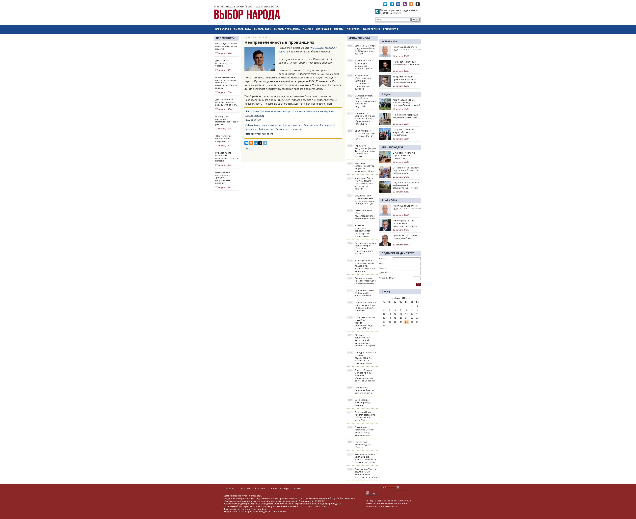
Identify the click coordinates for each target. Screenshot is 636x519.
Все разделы (223, 29)
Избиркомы (323, 29)
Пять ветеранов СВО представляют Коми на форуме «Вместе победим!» (362, 306)
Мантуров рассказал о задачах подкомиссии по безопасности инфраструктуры (362, 358)
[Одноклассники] (251, 143)
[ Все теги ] (259, 115)
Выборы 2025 (262, 29)
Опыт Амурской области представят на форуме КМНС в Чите (361, 134)
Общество (353, 29)
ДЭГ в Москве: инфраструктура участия (359, 402)
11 (390, 313)
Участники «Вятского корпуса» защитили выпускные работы (361, 167)
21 (406, 317)
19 (395, 317)
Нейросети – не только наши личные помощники (406, 63)
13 (401, 313)
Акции (386, 94)
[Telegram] (265, 143)
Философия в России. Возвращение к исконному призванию (405, 223)
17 (384, 317)
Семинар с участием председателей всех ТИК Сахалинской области (362, 49)
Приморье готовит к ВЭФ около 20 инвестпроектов (362, 293)
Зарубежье (251, 129)
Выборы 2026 (242, 29)
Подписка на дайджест (398, 253)
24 (384, 322)
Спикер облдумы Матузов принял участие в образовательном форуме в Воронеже (361, 375)
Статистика (311, 111)
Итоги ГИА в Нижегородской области (359, 444)
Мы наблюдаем (392, 147)
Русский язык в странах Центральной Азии (405, 236)
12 (395, 313)
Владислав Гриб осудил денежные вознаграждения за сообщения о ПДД (361, 199)
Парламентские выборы (272, 111)
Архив (297, 488)
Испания (254, 111)
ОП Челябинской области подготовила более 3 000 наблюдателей (361, 214)
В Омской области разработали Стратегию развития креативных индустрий (362, 101)
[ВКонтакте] (246, 143)
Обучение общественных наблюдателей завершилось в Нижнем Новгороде (361, 340)
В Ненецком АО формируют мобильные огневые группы (360, 64)
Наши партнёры (280, 488)
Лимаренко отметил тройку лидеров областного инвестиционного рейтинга (362, 248)
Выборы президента (287, 29)
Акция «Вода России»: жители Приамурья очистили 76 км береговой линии (406, 102)
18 (390, 317)
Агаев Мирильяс (326, 111)
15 (412, 313)
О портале (245, 488)
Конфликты (390, 29)
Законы (308, 29)
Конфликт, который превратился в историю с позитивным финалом (406, 79)
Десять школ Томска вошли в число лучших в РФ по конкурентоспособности (363, 473)
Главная (229, 488)
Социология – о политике (289, 129)
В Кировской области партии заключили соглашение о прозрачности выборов (359, 82)
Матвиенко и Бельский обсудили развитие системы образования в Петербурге (361, 118)
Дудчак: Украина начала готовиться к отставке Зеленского (362, 281)
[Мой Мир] (256, 143)
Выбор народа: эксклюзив (267, 125)
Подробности (225, 38)
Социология (298, 111)
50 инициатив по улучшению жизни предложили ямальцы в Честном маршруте (361, 266)
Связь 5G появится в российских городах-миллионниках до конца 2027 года (361, 323)
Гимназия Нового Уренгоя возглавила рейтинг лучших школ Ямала (361, 416)
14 (406, 313)
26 (395, 322)
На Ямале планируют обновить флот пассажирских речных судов (359, 230)
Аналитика (389, 200)
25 (390, 322)
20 (401, 317)
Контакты (260, 488)
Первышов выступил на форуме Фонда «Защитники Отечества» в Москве (362, 151)
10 (384, 313)
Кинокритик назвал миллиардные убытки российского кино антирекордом (362, 458)
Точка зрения (371, 29)
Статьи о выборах (292, 125)
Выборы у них (266, 129)
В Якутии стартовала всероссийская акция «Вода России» (404, 132)
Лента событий (359, 38)
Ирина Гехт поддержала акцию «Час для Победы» (405, 116)
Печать (248, 148)
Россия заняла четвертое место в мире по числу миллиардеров (360, 430)
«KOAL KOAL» (317, 47)
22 (412, 317)
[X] (260, 143)
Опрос (288, 111)
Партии (339, 29)
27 (401, 322)
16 (417, 313)
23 (417, 317)
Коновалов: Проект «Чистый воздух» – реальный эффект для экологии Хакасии (361, 183)
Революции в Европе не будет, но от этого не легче (361, 390)
